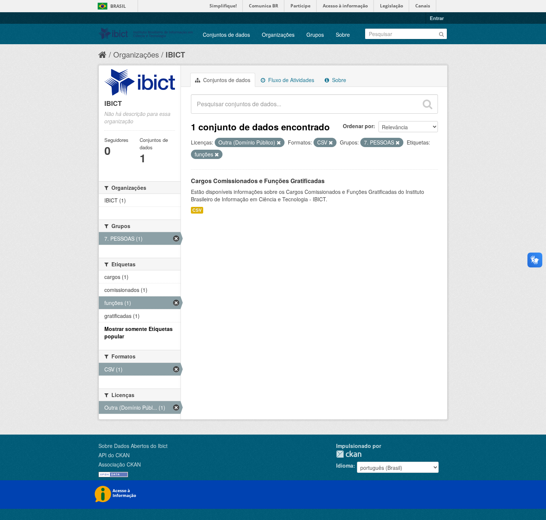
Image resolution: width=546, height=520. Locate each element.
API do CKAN (114, 455)
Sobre (343, 34)
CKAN (348, 454)
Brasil (118, 6)
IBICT (175, 54)
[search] (427, 104)
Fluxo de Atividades (290, 80)
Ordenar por (358, 126)
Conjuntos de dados (226, 34)
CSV (197, 210)
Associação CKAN (119, 464)
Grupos (315, 34)
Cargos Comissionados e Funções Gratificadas (258, 180)
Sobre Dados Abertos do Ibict (133, 445)
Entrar (437, 18)
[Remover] (279, 143)
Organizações (278, 34)
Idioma (344, 465)
